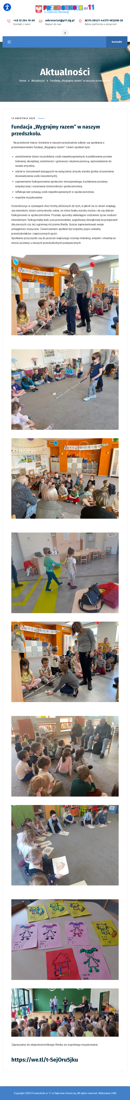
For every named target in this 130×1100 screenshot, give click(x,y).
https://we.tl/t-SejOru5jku (44, 1059)
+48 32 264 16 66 (24, 20)
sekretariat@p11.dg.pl (59, 20)
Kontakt (117, 41)
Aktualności (38, 80)
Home (22, 80)
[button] (7, 7)
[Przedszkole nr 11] (65, 9)
